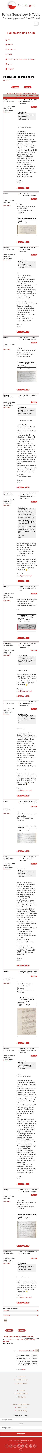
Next (7, 80)
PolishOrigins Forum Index (15, 93)
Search (10, 44)
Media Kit (21, 1397)
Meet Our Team (22, 1380)
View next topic (33, 95)
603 (4, 80)
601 (30, 79)
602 (32, 79)
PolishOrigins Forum (21, 32)
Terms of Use (22, 1407)
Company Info (22, 1383)
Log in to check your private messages (21, 59)
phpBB (23, 1369)
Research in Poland (30, 93)
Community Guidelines (21, 1404)
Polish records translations (19, 76)
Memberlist (12, 49)
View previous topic (21, 95)
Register (11, 69)
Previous (11, 79)
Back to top (6, 112)
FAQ (9, 39)
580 (20, 79)
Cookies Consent (22, 1394)
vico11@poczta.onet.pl (24, 576)
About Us (21, 1376)
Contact (22, 1390)
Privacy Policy (22, 1411)
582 (26, 79)
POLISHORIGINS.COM (21, 1442)
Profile (10, 54)
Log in (10, 64)
